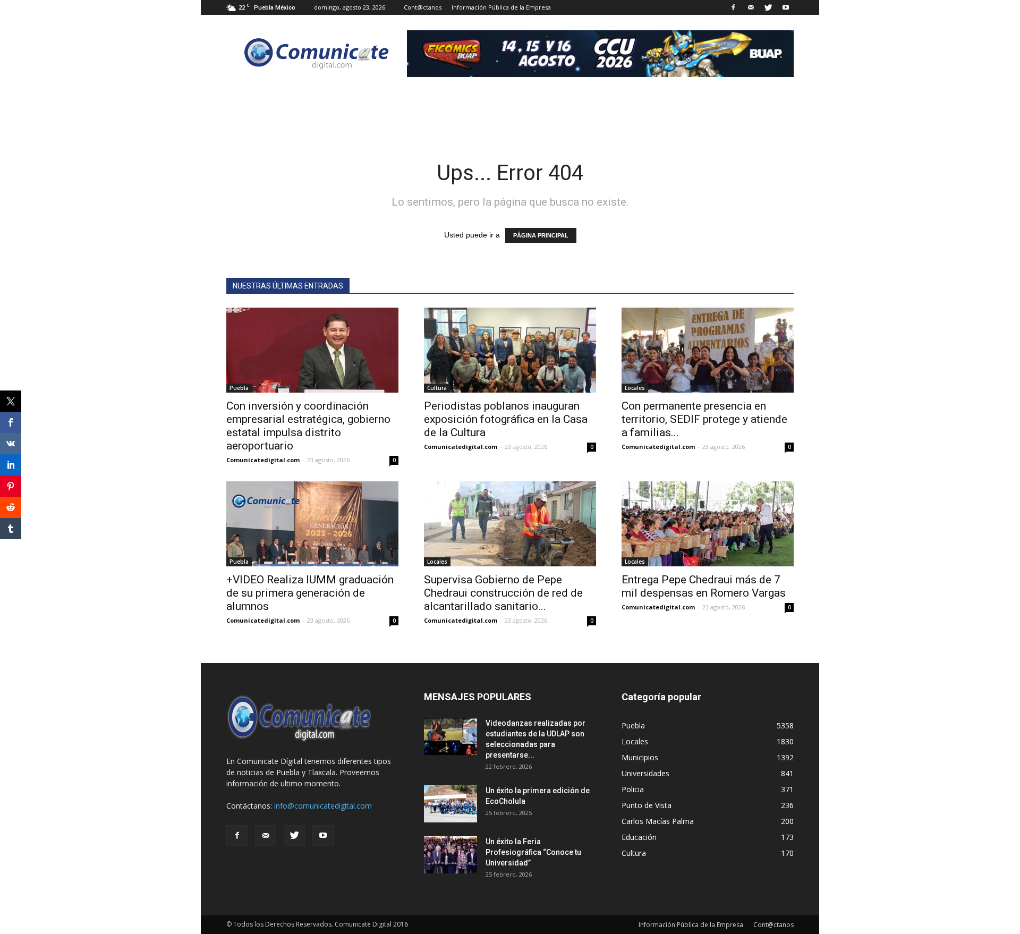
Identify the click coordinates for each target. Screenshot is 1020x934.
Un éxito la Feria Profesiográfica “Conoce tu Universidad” (533, 852)
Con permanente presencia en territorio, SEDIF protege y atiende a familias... (704, 419)
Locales (635, 388)
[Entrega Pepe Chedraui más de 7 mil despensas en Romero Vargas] (708, 523)
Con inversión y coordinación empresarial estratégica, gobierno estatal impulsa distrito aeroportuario (308, 426)
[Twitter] (768, 7)
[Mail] (751, 7)
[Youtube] (786, 7)
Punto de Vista (647, 805)
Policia (633, 789)
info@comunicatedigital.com (323, 806)
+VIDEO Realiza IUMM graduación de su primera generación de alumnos (310, 593)
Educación (639, 837)
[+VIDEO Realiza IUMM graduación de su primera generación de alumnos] (312, 523)
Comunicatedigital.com (263, 460)
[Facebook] (733, 7)
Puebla (239, 388)
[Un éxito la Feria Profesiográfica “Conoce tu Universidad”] (450, 854)
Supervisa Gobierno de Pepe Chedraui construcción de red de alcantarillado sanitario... (503, 593)
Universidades (645, 773)
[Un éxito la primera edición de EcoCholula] (450, 803)
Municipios (640, 757)
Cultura (437, 388)
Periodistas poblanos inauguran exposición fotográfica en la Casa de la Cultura (506, 419)
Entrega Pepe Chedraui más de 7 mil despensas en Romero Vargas (704, 586)
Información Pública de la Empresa (501, 7)
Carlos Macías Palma (658, 821)
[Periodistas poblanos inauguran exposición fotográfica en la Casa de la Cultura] (510, 350)
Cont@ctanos (422, 7)
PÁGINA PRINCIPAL (540, 235)
